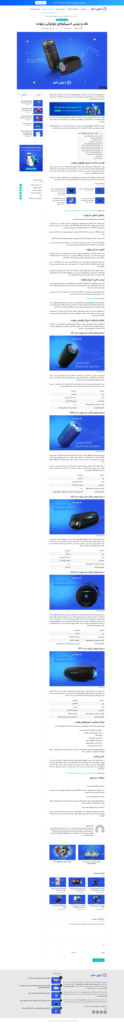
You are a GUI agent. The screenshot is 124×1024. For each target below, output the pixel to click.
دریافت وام (83, 9)
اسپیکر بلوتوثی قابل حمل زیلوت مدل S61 (91, 145)
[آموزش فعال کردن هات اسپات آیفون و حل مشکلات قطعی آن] (38, 133)
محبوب (38, 95)
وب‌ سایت (73, 952)
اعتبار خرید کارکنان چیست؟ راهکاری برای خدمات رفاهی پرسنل (35, 1000)
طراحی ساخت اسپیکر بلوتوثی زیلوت (92, 136)
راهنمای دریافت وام (35, 9)
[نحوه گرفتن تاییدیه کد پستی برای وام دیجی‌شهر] (38, 118)
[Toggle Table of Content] (101, 133)
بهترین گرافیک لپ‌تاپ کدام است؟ (59, 906)
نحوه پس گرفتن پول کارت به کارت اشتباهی (26, 109)
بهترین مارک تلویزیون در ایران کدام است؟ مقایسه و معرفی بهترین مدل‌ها (57, 191)
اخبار (40, 195)
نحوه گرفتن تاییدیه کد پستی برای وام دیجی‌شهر (26, 117)
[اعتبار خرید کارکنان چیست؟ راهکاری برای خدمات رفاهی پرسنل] (56, 1003)
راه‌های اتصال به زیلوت (96, 138)
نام (103, 945)
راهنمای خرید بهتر (60, 9)
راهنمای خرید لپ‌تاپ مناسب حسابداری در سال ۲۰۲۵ (78, 906)
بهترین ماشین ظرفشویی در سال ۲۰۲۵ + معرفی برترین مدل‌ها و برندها (58, 201)
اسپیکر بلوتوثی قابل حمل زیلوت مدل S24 (91, 150)
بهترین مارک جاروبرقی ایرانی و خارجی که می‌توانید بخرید (97, 889)
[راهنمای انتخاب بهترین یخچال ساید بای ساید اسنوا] (57, 882)
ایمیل (103, 952)
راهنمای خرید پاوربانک (91, 298)
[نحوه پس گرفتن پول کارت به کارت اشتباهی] (38, 111)
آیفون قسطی (79, 984)
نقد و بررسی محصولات (48, 9)
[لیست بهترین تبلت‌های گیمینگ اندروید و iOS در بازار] (77, 882)
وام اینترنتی (84, 992)
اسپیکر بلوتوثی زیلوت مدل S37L (93, 152)
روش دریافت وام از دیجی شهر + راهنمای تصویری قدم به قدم (81, 773)
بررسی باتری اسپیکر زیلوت (95, 142)
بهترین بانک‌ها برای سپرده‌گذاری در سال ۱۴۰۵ (39, 978)
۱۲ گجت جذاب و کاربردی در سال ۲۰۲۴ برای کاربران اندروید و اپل (80, 210)
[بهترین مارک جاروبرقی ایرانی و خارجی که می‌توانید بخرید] (96, 882)
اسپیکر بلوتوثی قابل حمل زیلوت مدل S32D (91, 147)
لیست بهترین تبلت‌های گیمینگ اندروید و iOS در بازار (77, 889)
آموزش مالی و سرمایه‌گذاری (35, 198)
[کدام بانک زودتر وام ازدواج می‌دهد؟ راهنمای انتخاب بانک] (56, 1010)
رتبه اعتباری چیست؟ (27, 123)
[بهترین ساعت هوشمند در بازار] (99, 191)
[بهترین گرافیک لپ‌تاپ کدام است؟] (57, 899)
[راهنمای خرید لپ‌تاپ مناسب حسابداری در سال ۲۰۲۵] (77, 899)
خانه (76, 16)
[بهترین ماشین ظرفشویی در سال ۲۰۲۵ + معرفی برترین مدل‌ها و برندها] (71, 200)
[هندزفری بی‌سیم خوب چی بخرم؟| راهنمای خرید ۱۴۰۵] (99, 200)
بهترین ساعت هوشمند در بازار (86, 189)
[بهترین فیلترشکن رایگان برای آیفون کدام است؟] (38, 103)
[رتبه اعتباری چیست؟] (38, 126)
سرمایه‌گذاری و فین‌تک (72, 9)
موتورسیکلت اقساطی (94, 984)
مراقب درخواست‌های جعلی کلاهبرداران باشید (39, 993)
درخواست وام (40, 3)
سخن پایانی (98, 156)
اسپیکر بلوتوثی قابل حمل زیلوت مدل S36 (91, 149)
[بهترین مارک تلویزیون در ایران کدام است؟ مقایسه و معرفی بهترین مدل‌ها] (71, 191)
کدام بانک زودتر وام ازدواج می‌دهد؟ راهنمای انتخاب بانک (36, 1008)
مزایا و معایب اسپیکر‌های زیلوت (94, 154)
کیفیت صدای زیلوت (96, 140)
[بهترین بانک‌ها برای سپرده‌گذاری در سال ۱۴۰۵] (56, 980)
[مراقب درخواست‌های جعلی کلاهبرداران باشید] (56, 995)
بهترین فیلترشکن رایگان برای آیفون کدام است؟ (26, 102)
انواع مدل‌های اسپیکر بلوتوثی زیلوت (92, 144)
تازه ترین (24, 95)
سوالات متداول (97, 158)
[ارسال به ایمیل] (73, 28)
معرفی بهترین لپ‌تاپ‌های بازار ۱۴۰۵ (97, 906)
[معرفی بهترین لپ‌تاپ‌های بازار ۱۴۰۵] (96, 899)
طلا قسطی (85, 984)
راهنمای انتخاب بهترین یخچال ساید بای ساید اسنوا (58, 889)
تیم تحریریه (76, 28)
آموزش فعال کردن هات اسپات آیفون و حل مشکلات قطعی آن (26, 132)
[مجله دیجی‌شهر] (98, 9)
